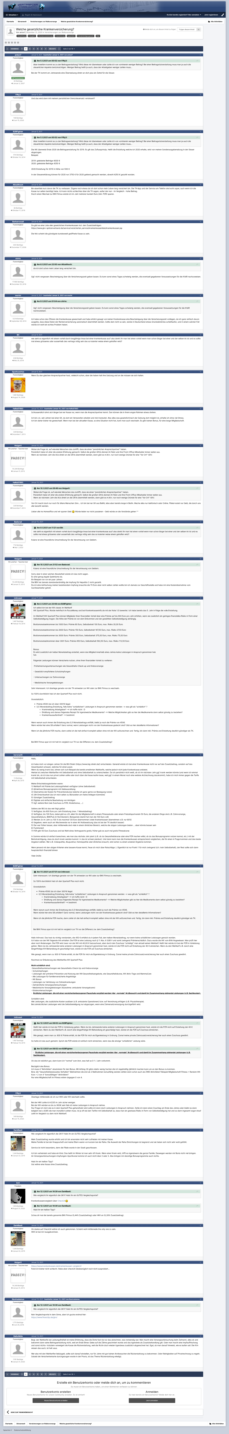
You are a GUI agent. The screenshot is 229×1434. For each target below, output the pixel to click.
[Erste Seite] (7, 49)
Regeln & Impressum (33, 15)
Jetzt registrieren (211, 15)
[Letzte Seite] (59, 49)
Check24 (61, 1201)
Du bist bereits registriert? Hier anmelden (183, 15)
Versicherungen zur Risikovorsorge (59, 32)
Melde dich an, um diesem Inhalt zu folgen (160, 29)
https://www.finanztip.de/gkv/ (44, 1317)
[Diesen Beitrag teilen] (200, 55)
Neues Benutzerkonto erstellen (55, 1400)
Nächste (52, 49)
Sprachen (7, 1430)
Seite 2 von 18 (68, 49)
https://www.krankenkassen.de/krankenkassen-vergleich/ (56, 1266)
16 (198, 29)
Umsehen (12, 15)
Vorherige (15, 49)
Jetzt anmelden (152, 1400)
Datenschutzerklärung (22, 1430)
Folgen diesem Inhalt (186, 29)
